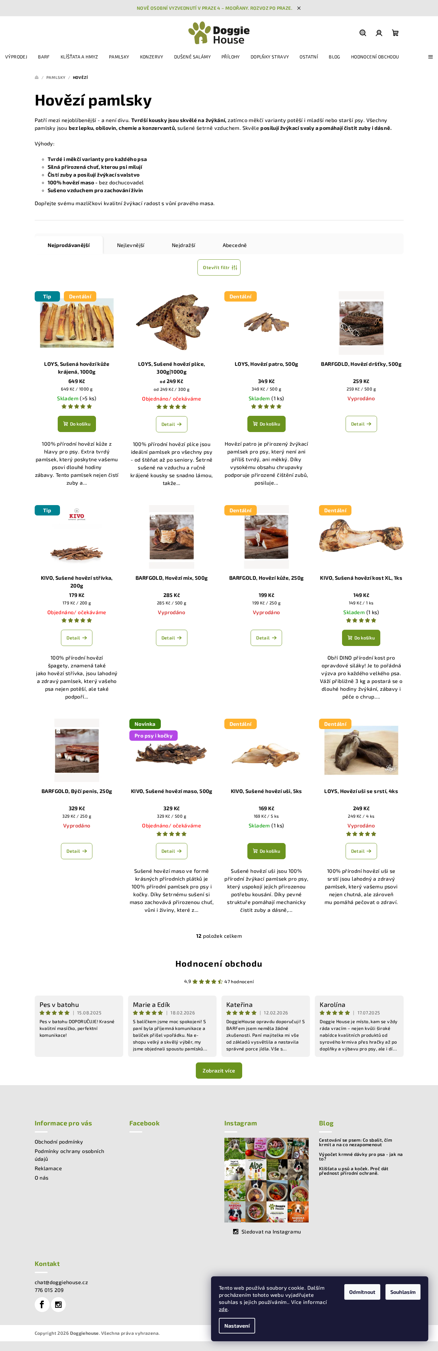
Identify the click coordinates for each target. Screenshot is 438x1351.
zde (223, 1309)
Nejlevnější (131, 245)
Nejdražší (183, 245)
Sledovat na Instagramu (271, 1231)
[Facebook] (42, 1304)
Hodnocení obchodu (219, 963)
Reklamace (48, 1168)
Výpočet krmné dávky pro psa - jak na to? (361, 1156)
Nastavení (237, 1325)
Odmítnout (362, 1292)
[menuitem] (16, 56)
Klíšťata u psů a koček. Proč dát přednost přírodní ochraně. (354, 1170)
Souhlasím (403, 1292)
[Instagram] (58, 1304)
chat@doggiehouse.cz (61, 1282)
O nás (42, 1177)
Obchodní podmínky (59, 1141)
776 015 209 (49, 1290)
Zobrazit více (219, 1070)
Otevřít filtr (216, 267)
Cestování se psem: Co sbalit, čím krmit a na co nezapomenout (355, 1142)
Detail (168, 424)
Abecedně (235, 245)
